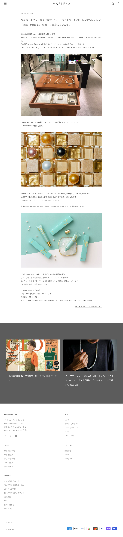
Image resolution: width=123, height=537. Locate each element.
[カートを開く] (118, 3)
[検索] (113, 3)
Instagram (68, 459)
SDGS (6, 501)
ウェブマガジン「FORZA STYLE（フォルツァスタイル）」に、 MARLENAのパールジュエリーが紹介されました (89, 380)
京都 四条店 (8, 463)
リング (67, 420)
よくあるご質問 (10, 489)
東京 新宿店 (8, 455)
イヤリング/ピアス (72, 424)
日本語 (8, 522)
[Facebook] (5, 436)
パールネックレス (71, 428)
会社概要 (7, 497)
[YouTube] (16, 436)
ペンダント (69, 432)
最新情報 (68, 451)
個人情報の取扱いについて (14, 493)
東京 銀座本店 (9, 451)
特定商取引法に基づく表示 (14, 485)
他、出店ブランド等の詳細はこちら (88, 307)
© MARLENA (10, 529)
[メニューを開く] (5, 4)
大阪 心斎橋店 (9, 459)
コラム (67, 455)
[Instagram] (10, 436)
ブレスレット (70, 436)
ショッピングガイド (11, 481)
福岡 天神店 (8, 467)
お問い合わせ (9, 505)
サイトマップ (9, 509)
